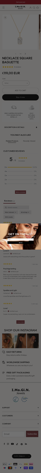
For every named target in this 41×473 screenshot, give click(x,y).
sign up (20, 242)
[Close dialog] (40, 224)
